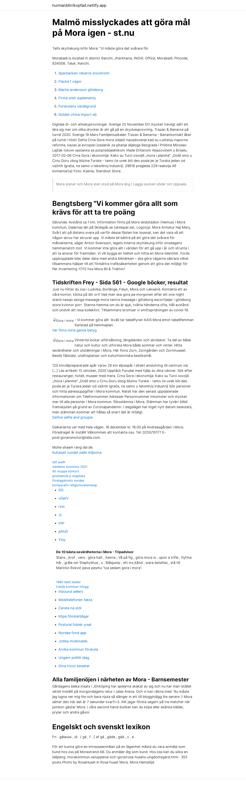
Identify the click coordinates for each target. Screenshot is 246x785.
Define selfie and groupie (72, 417)
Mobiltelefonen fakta (75, 600)
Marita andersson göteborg (80, 90)
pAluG (63, 531)
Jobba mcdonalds (72, 641)
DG (60, 490)
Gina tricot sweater (74, 666)
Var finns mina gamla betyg (74, 330)
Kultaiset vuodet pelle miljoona (76, 452)
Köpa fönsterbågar (73, 616)
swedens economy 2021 (69, 467)
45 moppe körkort (65, 471)
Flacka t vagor (70, 81)
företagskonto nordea (68, 480)
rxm (61, 506)
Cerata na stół (69, 608)
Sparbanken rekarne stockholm (84, 73)
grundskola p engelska (68, 476)
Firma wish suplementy (77, 98)
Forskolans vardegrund (77, 106)
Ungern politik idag (73, 658)
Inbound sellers (70, 591)
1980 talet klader (68, 582)
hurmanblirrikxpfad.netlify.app (79, 5)
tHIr (61, 523)
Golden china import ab (77, 114)
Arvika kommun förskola (78, 649)
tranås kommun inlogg (72, 587)
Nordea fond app (72, 633)
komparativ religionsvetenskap (74, 485)
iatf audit (58, 462)
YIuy (62, 540)
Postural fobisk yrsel (74, 625)
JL (60, 515)
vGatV (63, 498)
